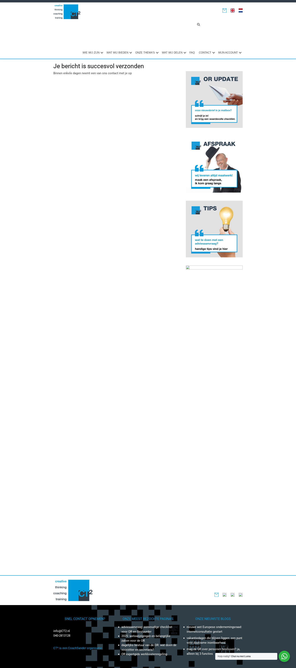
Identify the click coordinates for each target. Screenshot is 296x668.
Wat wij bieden (117, 52)
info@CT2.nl (61, 631)
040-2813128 (61, 635)
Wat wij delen (172, 52)
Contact (205, 52)
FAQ (192, 52)
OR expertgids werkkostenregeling (144, 654)
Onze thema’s (145, 52)
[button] (198, 24)
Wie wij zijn (91, 52)
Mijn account (228, 52)
